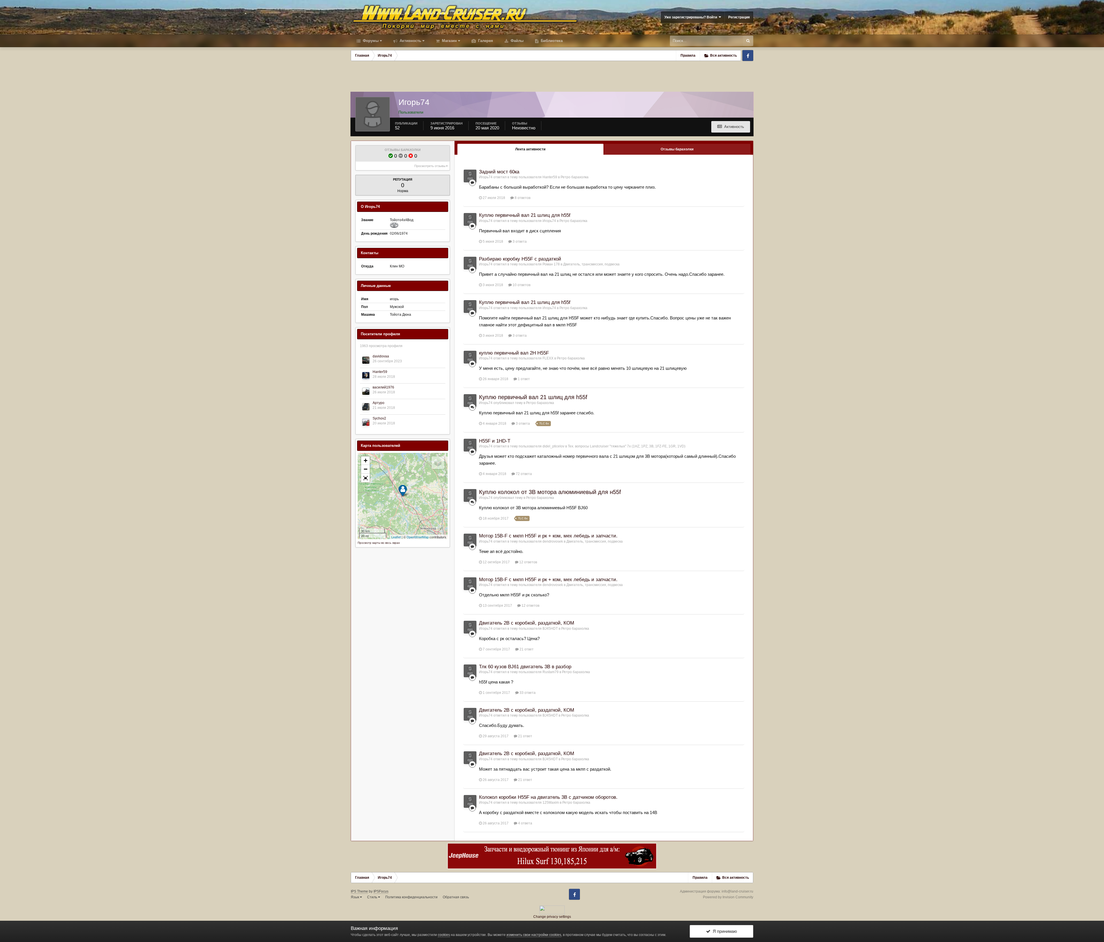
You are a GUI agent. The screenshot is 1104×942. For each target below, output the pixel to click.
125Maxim (551, 803)
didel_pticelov (553, 446)
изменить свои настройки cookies (534, 935)
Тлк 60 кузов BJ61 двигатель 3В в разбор (525, 666)
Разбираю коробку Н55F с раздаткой (520, 259)
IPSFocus (380, 891)
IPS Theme (359, 891)
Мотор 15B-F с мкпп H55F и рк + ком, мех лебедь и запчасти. (548, 536)
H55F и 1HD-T (494, 441)
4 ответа (524, 823)
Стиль (372, 897)
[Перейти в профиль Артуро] (365, 406)
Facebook (747, 55)
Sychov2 (379, 418)
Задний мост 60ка (499, 172)
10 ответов (521, 285)
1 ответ (523, 379)
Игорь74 (485, 177)
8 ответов (522, 198)
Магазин (449, 41)
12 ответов (527, 562)
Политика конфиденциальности (411, 897)
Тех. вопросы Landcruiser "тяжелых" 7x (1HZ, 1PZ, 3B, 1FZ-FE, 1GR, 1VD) (626, 446)
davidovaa (381, 356)
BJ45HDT (550, 629)
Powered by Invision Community (728, 897)
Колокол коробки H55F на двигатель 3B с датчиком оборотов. (548, 797)
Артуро (378, 403)
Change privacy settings (552, 917)
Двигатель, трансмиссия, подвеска (591, 264)
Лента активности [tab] (530, 149)
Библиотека (551, 41)
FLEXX (548, 358)
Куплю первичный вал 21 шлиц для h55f (524, 215)
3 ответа (519, 242)
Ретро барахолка (575, 177)
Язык (355, 897)
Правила (688, 55)
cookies (444, 935)
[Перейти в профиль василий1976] (365, 391)
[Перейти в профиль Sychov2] (365, 422)
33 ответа (527, 693)
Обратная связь (456, 897)
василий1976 (383, 387)
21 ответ (526, 649)
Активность (409, 41)
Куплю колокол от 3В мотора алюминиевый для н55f (550, 492)
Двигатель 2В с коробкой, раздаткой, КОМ (526, 623)
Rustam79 (551, 672)
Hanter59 (380, 372)
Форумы (370, 41)
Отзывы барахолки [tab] (677, 149)
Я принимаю (723, 931)
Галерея (485, 41)
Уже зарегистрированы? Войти (691, 17)
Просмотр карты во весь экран (379, 542)
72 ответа (523, 474)
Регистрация (739, 17)
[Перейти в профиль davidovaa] (365, 360)
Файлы (516, 41)
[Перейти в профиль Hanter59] (365, 375)
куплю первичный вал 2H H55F (514, 353)
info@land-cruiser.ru (737, 891)
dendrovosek (553, 541)
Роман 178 (551, 264)
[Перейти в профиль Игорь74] (470, 176)
